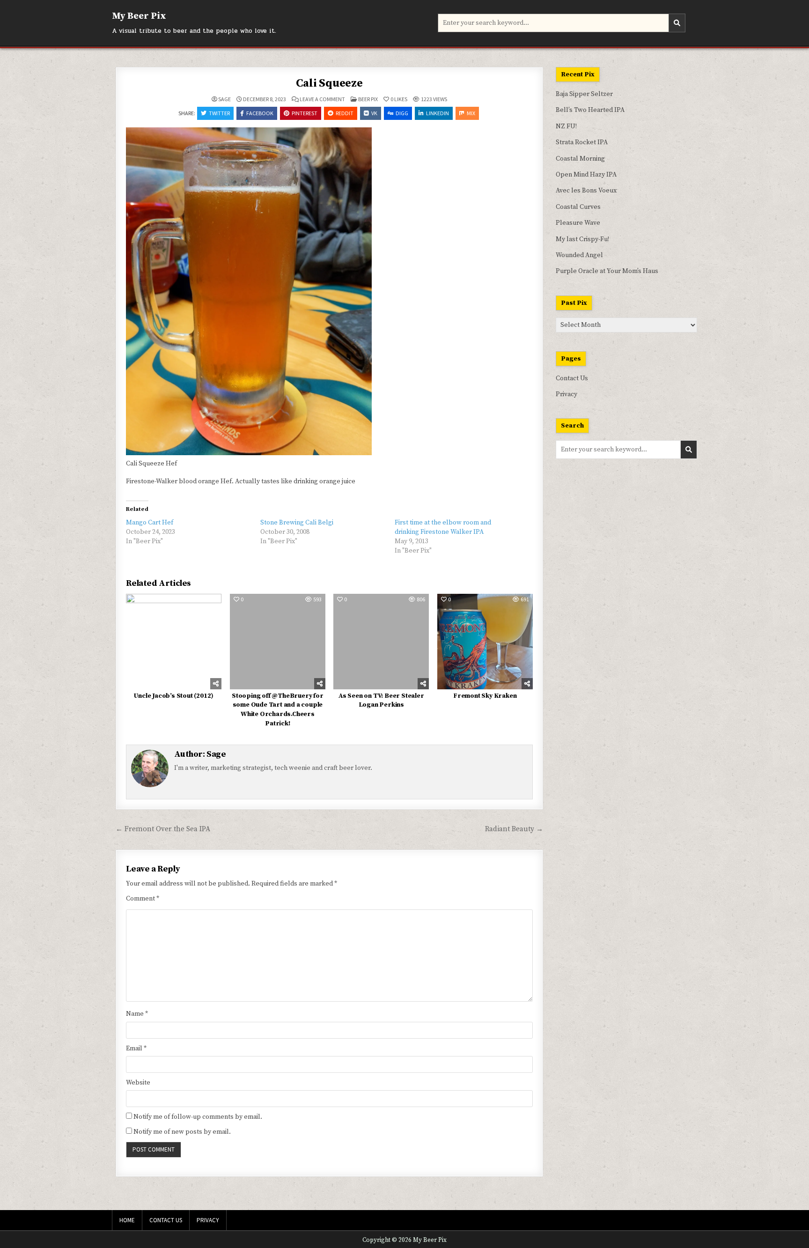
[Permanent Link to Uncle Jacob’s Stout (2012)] (173, 641)
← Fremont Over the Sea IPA (163, 829)
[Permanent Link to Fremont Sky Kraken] (485, 641)
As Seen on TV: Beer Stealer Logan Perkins (381, 700)
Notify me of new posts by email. (182, 1132)
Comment (142, 898)
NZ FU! (566, 126)
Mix (471, 113)
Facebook (259, 113)
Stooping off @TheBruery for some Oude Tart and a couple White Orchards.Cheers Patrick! (278, 710)
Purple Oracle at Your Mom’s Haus (607, 271)
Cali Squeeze (329, 83)
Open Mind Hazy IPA (586, 174)
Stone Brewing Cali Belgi (296, 522)
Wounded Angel (579, 255)
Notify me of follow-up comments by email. (197, 1117)
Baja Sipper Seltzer (584, 94)
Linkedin (437, 113)
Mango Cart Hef (149, 522)
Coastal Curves (578, 207)
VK (374, 113)
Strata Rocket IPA (582, 142)
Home (127, 1220)
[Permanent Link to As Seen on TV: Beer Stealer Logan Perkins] (381, 641)
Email (136, 1048)
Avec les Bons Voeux (586, 190)
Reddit (344, 113)
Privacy (566, 394)
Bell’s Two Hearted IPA (590, 110)
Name (137, 1014)
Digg (402, 113)
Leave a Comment (322, 99)
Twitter (219, 113)
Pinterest (304, 113)
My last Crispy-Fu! (582, 239)
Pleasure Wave (578, 223)
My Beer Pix (139, 16)
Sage (224, 99)
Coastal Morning (580, 159)
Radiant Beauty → (514, 829)
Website (138, 1082)
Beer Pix (368, 99)
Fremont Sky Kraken (484, 696)
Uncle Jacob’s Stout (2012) (173, 696)
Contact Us (572, 378)
